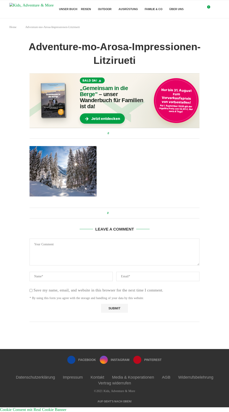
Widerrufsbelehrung (195, 377)
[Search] (217, 9)
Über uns (176, 9)
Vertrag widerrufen (114, 383)
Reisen (86, 9)
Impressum (73, 377)
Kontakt (97, 377)
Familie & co (153, 9)
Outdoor (105, 9)
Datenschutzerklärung (35, 377)
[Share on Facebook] (113, 133)
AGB (166, 377)
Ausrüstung (128, 9)
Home (13, 27)
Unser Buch (68, 9)
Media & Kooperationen (133, 377)
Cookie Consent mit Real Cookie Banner (33, 409)
